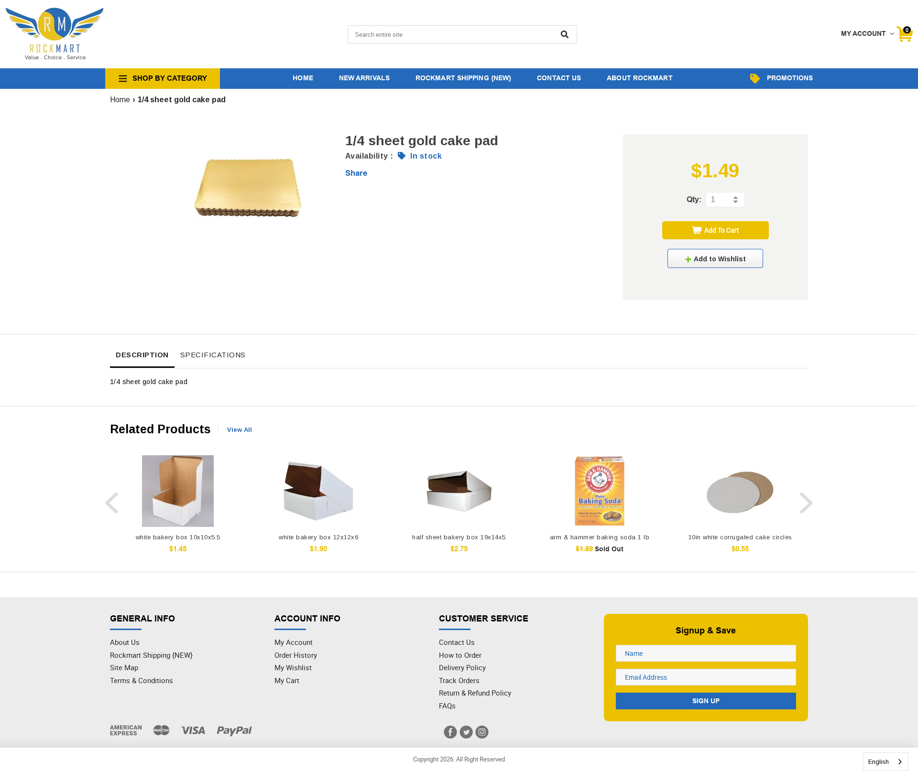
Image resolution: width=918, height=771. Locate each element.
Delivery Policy (462, 667)
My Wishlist (293, 667)
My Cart (286, 680)
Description (142, 355)
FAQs (447, 705)
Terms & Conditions (141, 680)
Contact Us (457, 642)
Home (120, 100)
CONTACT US (559, 78)
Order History (295, 655)
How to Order (460, 655)
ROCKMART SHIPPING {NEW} (463, 78)
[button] (715, 258)
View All (239, 429)
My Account (293, 642)
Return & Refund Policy (475, 692)
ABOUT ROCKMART (639, 78)
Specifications (213, 355)
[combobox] (885, 761)
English (878, 761)
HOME (303, 78)
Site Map (124, 667)
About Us (125, 642)
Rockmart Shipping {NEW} (151, 655)
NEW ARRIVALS (364, 78)
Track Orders (459, 680)
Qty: (694, 199)
